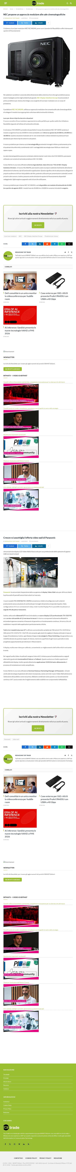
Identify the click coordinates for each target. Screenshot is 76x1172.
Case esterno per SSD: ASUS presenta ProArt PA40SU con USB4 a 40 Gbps (54, 296)
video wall (16, 739)
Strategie (6, 1078)
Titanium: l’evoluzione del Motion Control (16, 461)
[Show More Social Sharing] (48, 23)
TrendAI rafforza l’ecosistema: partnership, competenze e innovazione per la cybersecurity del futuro (34, 382)
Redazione (6, 1112)
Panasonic (7, 739)
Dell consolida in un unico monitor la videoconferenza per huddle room (21, 296)
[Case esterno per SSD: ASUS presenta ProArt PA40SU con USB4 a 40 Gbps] (56, 280)
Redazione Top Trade (12, 18)
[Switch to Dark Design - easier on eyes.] (67, 3)
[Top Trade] (38, 3)
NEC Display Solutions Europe (33, 236)
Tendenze (6, 1089)
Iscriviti (38, 225)
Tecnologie (6, 1074)
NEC (20, 236)
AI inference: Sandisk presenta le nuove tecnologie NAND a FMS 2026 (20, 330)
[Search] (71, 3)
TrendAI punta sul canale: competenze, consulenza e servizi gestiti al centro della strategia (30, 408)
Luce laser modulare (10, 236)
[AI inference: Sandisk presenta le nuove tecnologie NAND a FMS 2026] (20, 315)
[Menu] (5, 3)
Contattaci (6, 1101)
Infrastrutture (7, 1081)
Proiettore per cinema (51, 236)
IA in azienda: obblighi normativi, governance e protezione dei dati (23, 487)
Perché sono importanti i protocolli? (14, 434)
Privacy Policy (7, 1109)
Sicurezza (6, 1085)
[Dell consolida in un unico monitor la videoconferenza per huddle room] (20, 280)
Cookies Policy (7, 1105)
